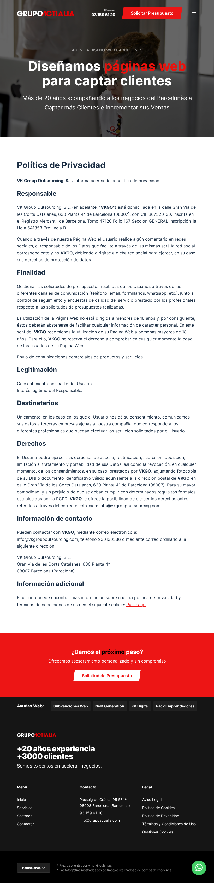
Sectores (24, 816)
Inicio (21, 799)
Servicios (24, 807)
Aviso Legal (152, 799)
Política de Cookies (158, 807)
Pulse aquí (136, 604)
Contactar (25, 824)
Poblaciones (31, 868)
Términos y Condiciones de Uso (169, 824)
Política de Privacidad (160, 816)
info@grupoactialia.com (100, 820)
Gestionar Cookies (157, 832)
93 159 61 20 (103, 14)
